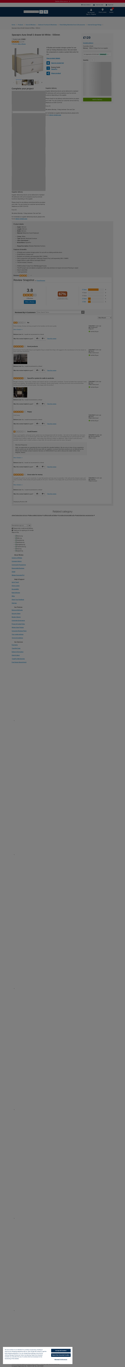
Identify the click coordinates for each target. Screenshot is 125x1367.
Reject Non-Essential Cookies (61, 1355)
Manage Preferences (61, 1359)
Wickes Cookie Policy (25, 1358)
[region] (37, 1355)
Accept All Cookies (60, 1350)
